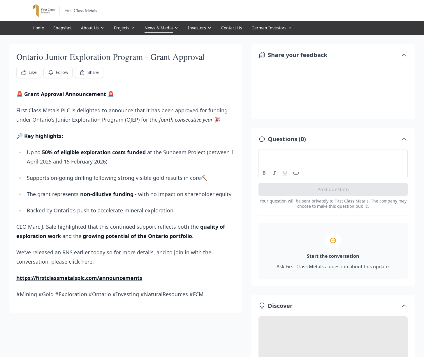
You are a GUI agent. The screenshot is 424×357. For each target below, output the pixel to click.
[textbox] (333, 155)
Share (93, 72)
